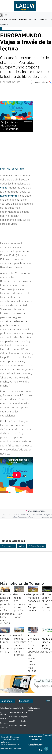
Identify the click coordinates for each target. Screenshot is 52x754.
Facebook (23, 712)
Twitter (22, 708)
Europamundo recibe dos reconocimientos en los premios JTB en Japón (23, 606)
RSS (40, 749)
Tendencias (14, 712)
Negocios (33, 19)
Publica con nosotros (35, 738)
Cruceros (13, 716)
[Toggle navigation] (5, 14)
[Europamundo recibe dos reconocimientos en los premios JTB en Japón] (19, 589)
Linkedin (22, 721)
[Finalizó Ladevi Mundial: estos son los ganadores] (47, 589)
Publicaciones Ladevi (34, 709)
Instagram (23, 716)
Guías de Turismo (36, 546)
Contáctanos (35, 744)
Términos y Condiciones (10, 748)
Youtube (22, 725)
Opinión (12, 721)
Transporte (14, 708)
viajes (3, 187)
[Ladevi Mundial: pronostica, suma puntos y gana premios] (19, 630)
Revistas (13, 725)
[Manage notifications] (46, 749)
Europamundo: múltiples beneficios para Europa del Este (36, 602)
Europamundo (8, 195)
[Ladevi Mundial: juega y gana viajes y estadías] (47, 630)
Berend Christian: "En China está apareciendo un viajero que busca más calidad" (35, 653)
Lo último (13, 19)
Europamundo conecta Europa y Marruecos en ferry (8, 643)
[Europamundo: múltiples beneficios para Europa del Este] (33, 589)
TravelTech (43, 19)
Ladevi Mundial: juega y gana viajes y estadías (47, 643)
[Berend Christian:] (33, 630)
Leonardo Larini (15, 169)
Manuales (23, 19)
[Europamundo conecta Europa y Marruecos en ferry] (5, 630)
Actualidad (4, 708)
